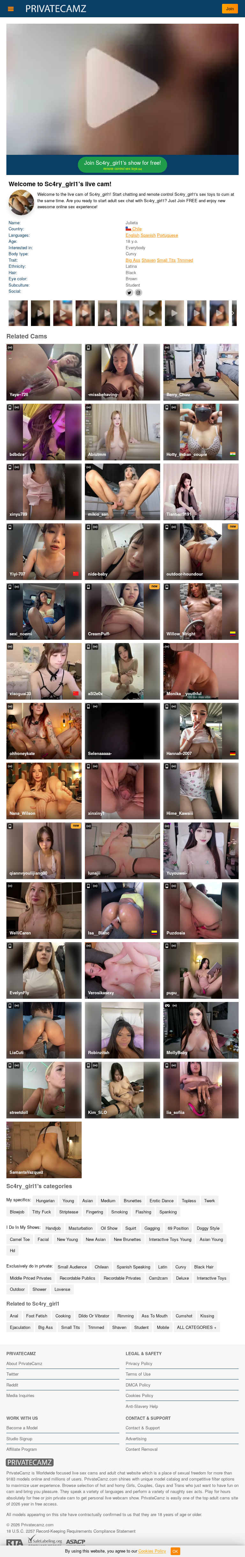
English (132, 235)
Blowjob (17, 1212)
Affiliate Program (21, 1449)
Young (68, 1200)
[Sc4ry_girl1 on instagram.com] (138, 292)
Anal (14, 1316)
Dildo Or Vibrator (93, 1316)
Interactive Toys (211, 1278)
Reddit (12, 1385)
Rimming (125, 1316)
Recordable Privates (122, 1278)
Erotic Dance (162, 1200)
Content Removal (142, 1449)
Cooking (63, 1316)
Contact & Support (143, 1428)
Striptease (68, 1212)
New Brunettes (127, 1239)
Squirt (130, 1228)
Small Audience (72, 1267)
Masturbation (81, 1228)
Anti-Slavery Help (142, 1406)
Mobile (163, 1327)
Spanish (148, 235)
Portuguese (167, 235)
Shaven (149, 260)
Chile (136, 229)
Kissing (207, 1316)
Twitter (12, 1374)
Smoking (119, 1212)
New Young (67, 1239)
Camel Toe (20, 1239)
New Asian (96, 1239)
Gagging (152, 1228)
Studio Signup (19, 1438)
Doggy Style (208, 1228)
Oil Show (109, 1228)
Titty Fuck (41, 1212)
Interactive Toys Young (170, 1239)
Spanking (168, 1212)
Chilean (101, 1267)
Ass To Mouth (154, 1316)
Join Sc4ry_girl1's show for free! (122, 164)
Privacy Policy (139, 1363)
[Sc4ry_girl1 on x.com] (129, 292)
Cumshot (184, 1316)
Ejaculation (20, 1327)
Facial (43, 1239)
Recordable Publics (77, 1278)
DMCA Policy (138, 1385)
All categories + (197, 1327)
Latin (162, 1267)
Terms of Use (138, 1374)
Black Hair (203, 1267)
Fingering (94, 1212)
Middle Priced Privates (31, 1278)
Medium (108, 1200)
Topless (189, 1200)
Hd (12, 1250)
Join (230, 8)
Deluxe (182, 1278)
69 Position (178, 1228)
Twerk (209, 1200)
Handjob (53, 1228)
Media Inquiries (20, 1395)
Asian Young (211, 1239)
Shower (39, 1289)
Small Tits (166, 260)
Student (141, 1327)
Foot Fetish (36, 1316)
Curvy (180, 1267)
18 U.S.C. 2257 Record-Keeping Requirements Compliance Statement (71, 1531)
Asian (87, 1200)
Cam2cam (158, 1278)
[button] (232, 313)
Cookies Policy (139, 1395)
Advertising (136, 1438)
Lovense (62, 1289)
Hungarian (45, 1200)
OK (175, 1551)
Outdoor (17, 1289)
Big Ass (133, 260)
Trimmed (185, 260)
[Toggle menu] (11, 8)
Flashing (143, 1212)
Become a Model (22, 1428)
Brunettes (133, 1200)
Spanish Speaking (133, 1267)
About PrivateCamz (24, 1363)
